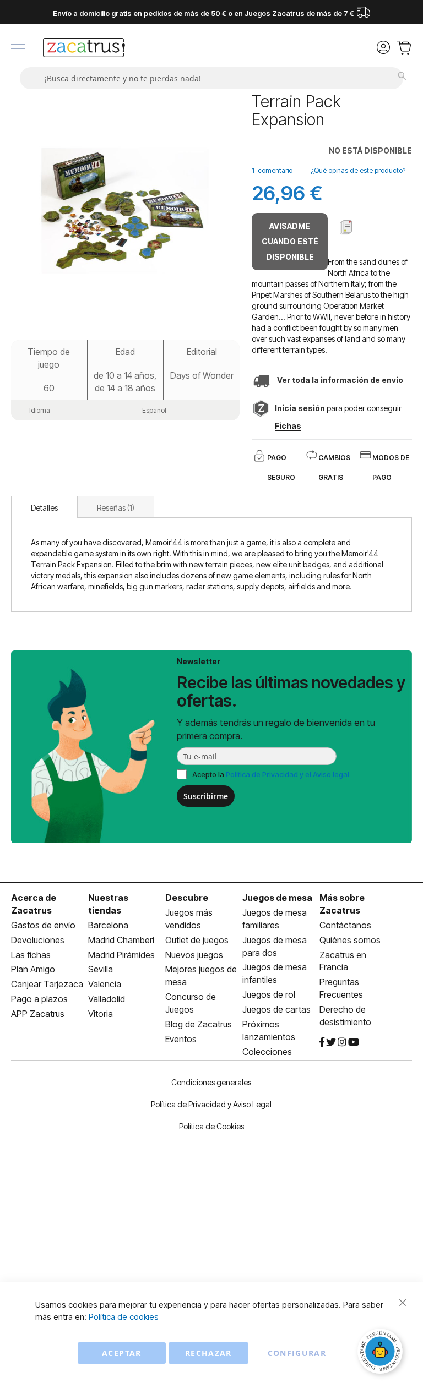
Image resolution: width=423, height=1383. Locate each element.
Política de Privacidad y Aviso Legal (211, 1104)
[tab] (44, 507)
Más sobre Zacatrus (342, 904)
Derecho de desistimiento (345, 1015)
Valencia (104, 984)
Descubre (186, 897)
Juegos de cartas (276, 1009)
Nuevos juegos (194, 954)
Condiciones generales (211, 1082)
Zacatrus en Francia (342, 961)
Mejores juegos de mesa (201, 975)
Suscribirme (205, 796)
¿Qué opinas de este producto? (358, 170)
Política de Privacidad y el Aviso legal (287, 774)
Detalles (44, 507)
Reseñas (114, 507)
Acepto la (270, 774)
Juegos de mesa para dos (274, 946)
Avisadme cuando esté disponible (290, 241)
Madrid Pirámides (121, 954)
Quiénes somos (350, 939)
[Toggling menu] (18, 48)
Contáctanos (345, 925)
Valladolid (106, 998)
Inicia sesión (300, 408)
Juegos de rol (268, 994)
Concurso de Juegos (190, 1003)
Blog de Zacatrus (198, 1024)
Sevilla (100, 969)
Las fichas (31, 954)
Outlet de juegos (197, 939)
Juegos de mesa (277, 897)
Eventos (181, 1039)
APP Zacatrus (37, 1013)
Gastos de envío (43, 925)
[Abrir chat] (381, 1352)
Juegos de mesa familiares (274, 919)
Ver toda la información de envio (340, 380)
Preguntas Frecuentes (341, 988)
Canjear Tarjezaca (47, 984)
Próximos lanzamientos (268, 1030)
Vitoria (100, 1013)
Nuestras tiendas (108, 904)
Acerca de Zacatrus (33, 904)
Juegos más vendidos (189, 919)
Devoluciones (37, 939)
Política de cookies (124, 1316)
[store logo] (84, 49)
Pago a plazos (39, 998)
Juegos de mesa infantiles (274, 973)
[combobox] (211, 78)
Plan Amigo (33, 969)
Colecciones (267, 1051)
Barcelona (108, 925)
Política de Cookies (211, 1126)
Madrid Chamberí (121, 939)
